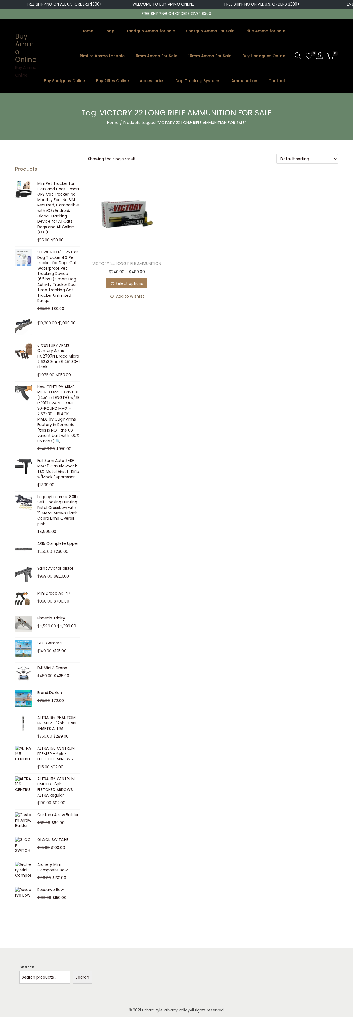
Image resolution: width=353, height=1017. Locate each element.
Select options (129, 283)
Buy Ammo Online (25, 48)
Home (113, 122)
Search (26, 967)
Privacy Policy (177, 1010)
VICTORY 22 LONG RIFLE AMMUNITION (126, 263)
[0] (309, 55)
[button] (126, 296)
